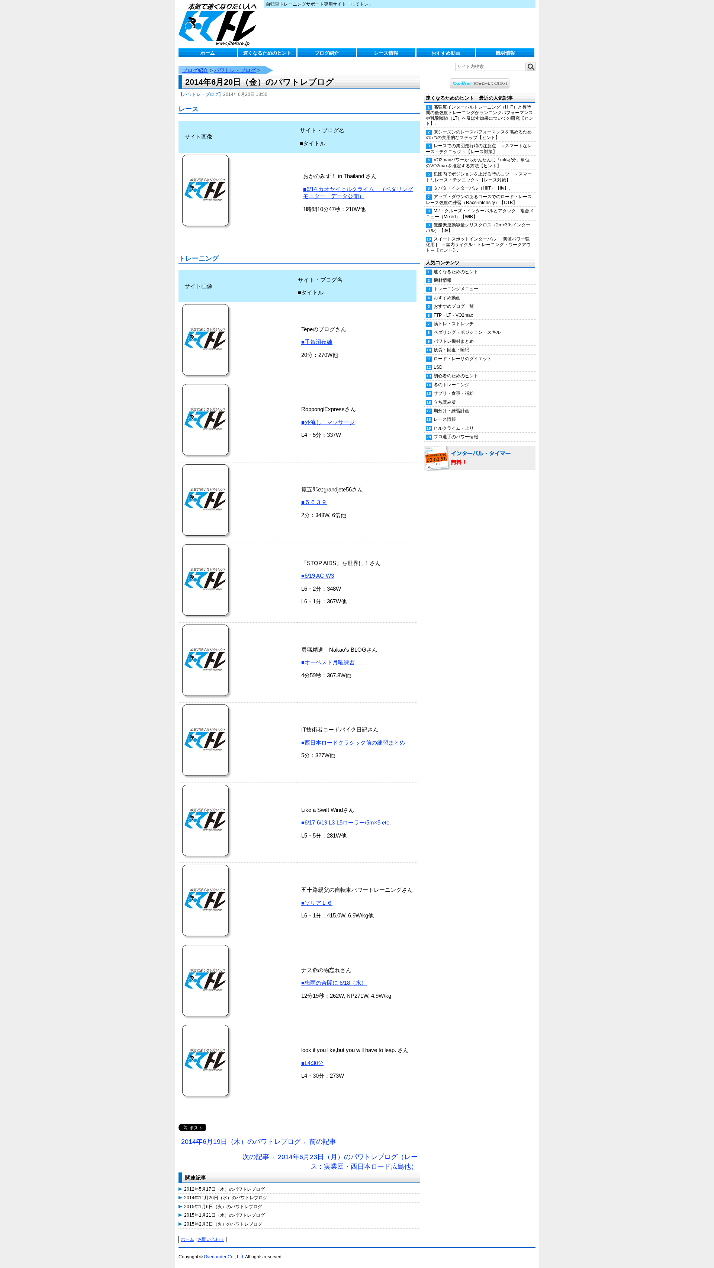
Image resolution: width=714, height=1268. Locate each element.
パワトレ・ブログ (235, 70)
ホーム (207, 53)
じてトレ (219, 24)
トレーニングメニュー (456, 288)
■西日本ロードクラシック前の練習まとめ (353, 742)
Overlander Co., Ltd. (224, 1256)
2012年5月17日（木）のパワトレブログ (224, 1189)
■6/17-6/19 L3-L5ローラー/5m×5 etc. (346, 822)
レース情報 (386, 53)
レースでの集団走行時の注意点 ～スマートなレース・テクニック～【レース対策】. (479, 148)
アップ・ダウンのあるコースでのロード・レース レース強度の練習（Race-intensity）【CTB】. (481, 199)
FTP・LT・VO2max (453, 315)
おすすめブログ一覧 (454, 306)
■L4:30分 (312, 1063)
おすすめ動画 (445, 53)
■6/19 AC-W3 (317, 575)
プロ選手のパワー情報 (456, 436)
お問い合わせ (210, 1239)
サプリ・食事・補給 (454, 393)
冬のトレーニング (451, 384)
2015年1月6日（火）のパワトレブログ (223, 1206)
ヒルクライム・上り (454, 428)
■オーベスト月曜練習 (333, 662)
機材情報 (505, 53)
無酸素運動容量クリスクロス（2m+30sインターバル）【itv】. (478, 227)
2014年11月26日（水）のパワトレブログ (225, 1197)
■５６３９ (314, 502)
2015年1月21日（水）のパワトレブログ (224, 1215)
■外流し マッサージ (328, 422)
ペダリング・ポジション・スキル (467, 332)
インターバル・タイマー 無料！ (480, 458)
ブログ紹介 (327, 53)
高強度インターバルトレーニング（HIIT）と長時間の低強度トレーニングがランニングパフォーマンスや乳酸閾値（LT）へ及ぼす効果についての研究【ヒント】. (479, 115)
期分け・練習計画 (451, 410)
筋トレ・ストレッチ (454, 323)
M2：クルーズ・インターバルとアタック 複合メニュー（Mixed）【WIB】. (480, 213)
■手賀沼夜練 (316, 342)
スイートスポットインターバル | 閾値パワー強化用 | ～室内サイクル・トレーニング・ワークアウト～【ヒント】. (478, 244)
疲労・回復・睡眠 (451, 349)
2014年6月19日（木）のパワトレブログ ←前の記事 (258, 1141)
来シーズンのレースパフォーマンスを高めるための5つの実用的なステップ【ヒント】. (479, 134)
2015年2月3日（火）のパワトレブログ (223, 1224)
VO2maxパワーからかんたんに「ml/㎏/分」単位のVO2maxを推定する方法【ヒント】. (478, 162)
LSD (438, 367)
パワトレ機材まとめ (454, 341)
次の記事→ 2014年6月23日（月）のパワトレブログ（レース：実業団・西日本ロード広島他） (330, 1161)
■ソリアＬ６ (316, 903)
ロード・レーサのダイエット (463, 358)
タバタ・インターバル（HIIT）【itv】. (472, 188)
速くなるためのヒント (267, 53)
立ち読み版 (445, 402)
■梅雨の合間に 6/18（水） (334, 983)
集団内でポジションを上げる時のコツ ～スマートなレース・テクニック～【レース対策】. (479, 176)
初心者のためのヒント (456, 375)
